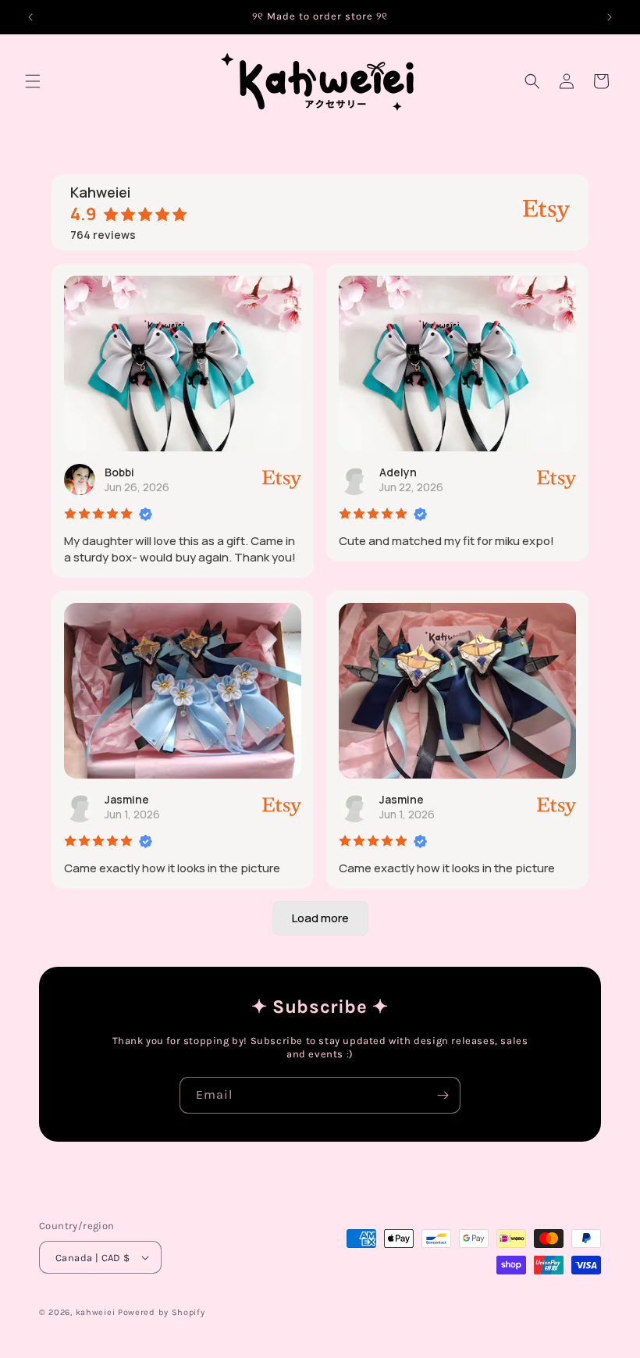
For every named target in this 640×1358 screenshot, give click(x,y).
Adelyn (398, 472)
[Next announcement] (609, 17)
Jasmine (127, 799)
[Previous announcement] (30, 17)
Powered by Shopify (161, 1312)
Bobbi (119, 472)
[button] (33, 81)
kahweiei (96, 1312)
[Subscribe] (442, 1095)
